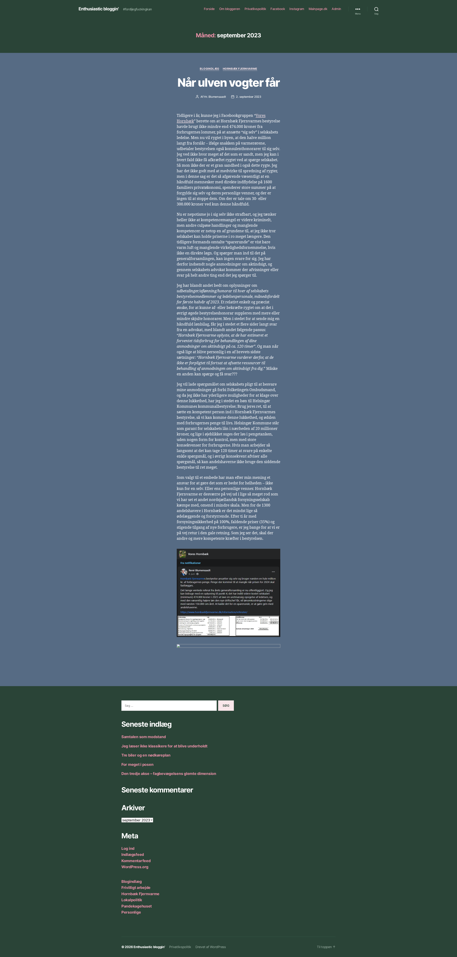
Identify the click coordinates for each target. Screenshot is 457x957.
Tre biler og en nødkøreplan (145, 755)
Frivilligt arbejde (135, 887)
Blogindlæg (209, 68)
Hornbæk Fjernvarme (240, 68)
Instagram (296, 9)
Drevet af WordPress (210, 947)
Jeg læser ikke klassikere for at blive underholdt (164, 746)
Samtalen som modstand (143, 737)
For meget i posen (137, 764)
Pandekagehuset (136, 906)
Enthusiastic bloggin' (99, 9)
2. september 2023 (248, 96)
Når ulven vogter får (228, 82)
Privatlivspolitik (255, 9)
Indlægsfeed (132, 854)
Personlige (131, 912)
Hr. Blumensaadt (215, 96)
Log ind (127, 848)
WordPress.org (134, 867)
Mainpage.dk (318, 9)
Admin (336, 9)
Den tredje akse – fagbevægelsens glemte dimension (168, 773)
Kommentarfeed (136, 861)
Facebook (277, 9)
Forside (209, 9)
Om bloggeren (229, 9)
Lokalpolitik (131, 900)
